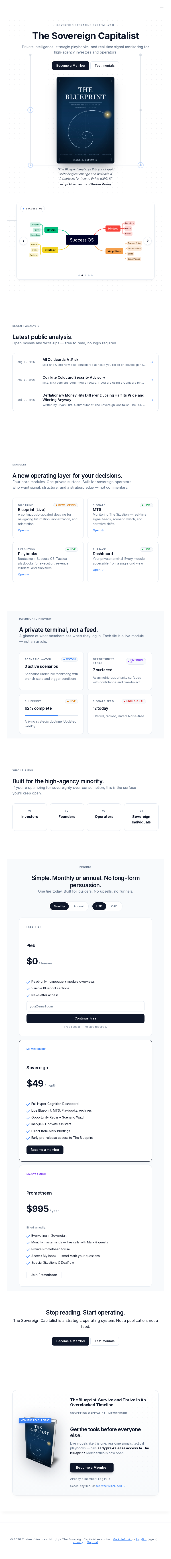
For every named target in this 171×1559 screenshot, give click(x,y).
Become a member (45, 1150)
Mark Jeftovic (122, 1539)
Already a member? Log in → (90, 1478)
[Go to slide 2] (82, 275)
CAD (114, 906)
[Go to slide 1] (79, 275)
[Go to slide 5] (92, 275)
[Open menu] (161, 8)
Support (92, 1542)
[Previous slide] (23, 241)
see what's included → (110, 1486)
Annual (78, 906)
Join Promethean (44, 1275)
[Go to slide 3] (85, 275)
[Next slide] (148, 241)
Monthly (59, 906)
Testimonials (104, 65)
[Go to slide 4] (89, 275)
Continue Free (85, 1018)
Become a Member (70, 65)
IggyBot (141, 1539)
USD (99, 906)
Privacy (78, 1542)
